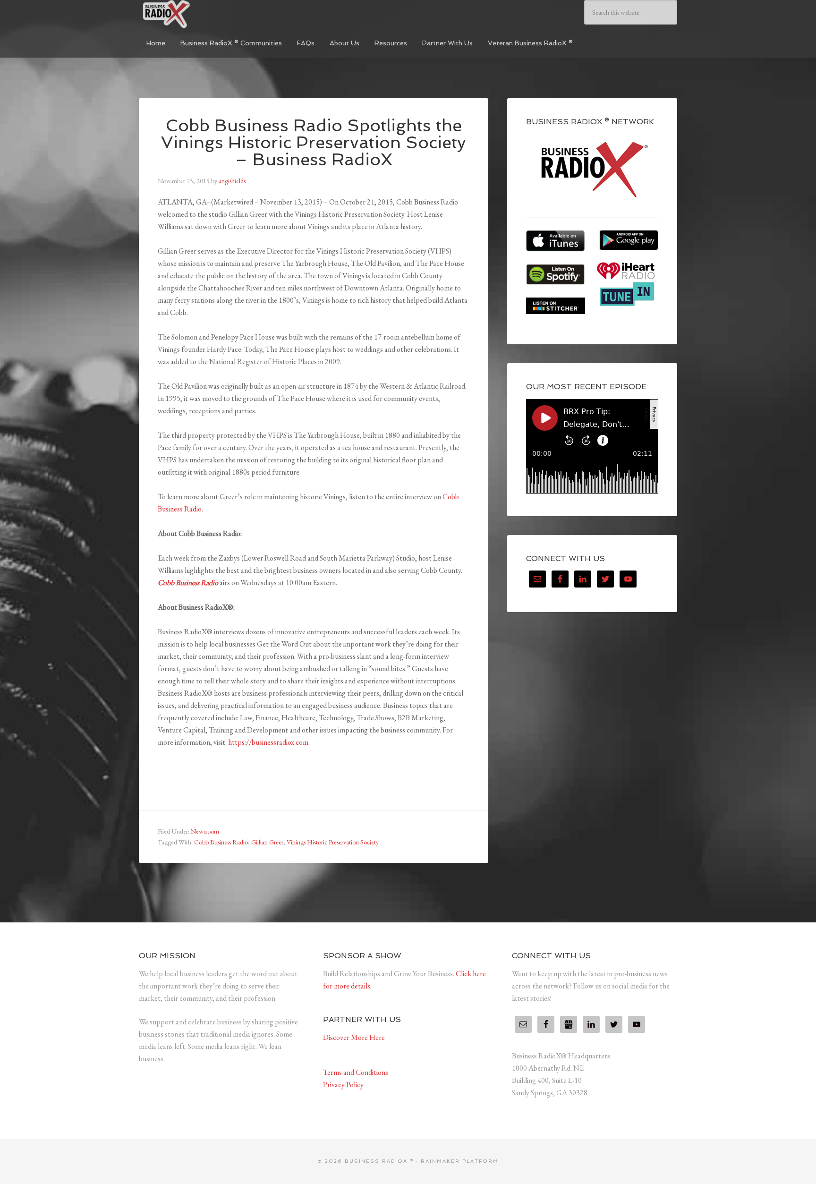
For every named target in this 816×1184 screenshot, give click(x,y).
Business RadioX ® (209, 14)
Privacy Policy (343, 1085)
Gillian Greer (267, 842)
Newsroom (205, 831)
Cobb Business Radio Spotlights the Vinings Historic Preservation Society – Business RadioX (313, 142)
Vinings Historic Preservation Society (333, 842)
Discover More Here (354, 1037)
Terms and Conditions (355, 1072)
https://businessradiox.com (268, 742)
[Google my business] (568, 1024)
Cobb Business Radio (188, 583)
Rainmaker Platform (460, 1161)
